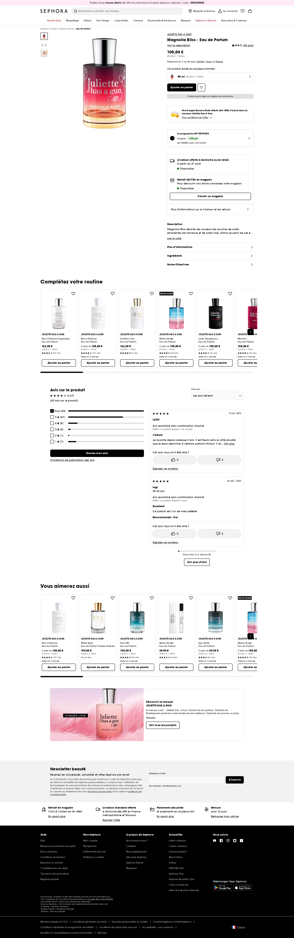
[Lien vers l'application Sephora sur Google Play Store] (222, 887)
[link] (97, 453)
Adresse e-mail (157, 773)
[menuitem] (201, 11)
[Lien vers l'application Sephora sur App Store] (242, 887)
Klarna (219, 61)
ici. (109, 897)
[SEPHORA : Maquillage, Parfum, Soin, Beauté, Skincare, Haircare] (54, 11)
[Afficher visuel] (44, 36)
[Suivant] (250, 332)
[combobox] (217, 395)
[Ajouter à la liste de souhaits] (73, 293)
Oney (209, 61)
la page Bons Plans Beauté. (100, 899)
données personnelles (99, 791)
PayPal (200, 61)
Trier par (195, 389)
